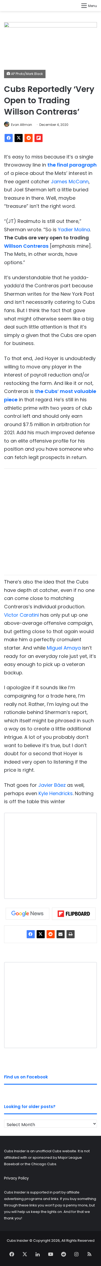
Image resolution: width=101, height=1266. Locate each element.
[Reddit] (29, 138)
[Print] (71, 934)
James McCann (70, 181)
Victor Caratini (21, 615)
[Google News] (27, 914)
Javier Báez (52, 785)
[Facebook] (9, 138)
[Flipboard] (38, 138)
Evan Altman (21, 124)
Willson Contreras (26, 246)
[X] (19, 138)
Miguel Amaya (64, 647)
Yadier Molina (74, 229)
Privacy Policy (16, 1178)
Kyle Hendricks (56, 793)
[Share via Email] (61, 934)
